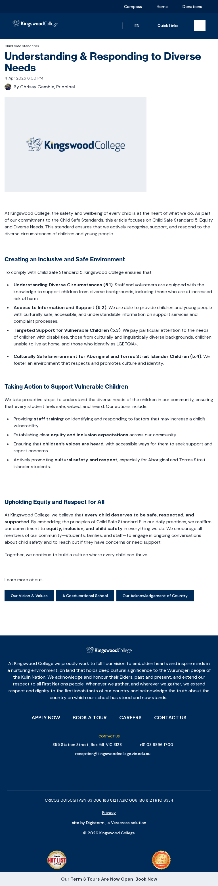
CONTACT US (170, 717)
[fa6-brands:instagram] (27, 6)
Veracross (121, 822)
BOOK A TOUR (90, 717)
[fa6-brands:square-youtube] (49, 6)
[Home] (35, 26)
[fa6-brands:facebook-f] (16, 6)
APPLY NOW (46, 717)
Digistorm (96, 822)
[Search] (112, 25)
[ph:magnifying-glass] (112, 25)
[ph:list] (200, 25)
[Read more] (16, 6)
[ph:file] (60, 6)
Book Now (146, 879)
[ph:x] (205, 879)
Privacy (109, 812)
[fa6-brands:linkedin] (38, 6)
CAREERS (130, 717)
